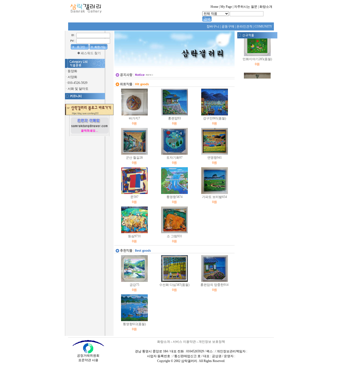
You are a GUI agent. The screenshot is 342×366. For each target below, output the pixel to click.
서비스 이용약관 (184, 342)
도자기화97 (174, 157)
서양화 (72, 77)
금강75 (134, 285)
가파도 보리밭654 (214, 197)
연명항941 (214, 157)
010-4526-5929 (77, 83)
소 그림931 (174, 236)
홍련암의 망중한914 (214, 285)
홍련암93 (174, 118)
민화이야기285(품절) (257, 57)
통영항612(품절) (134, 324)
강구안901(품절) (214, 118)
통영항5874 (174, 197)
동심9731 (134, 236)
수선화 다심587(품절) (174, 285)
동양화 (72, 71)
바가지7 (134, 118)
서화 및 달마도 (78, 89)
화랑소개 (163, 342)
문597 (134, 197)
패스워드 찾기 (91, 53)
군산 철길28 (134, 157)
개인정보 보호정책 (212, 342)
